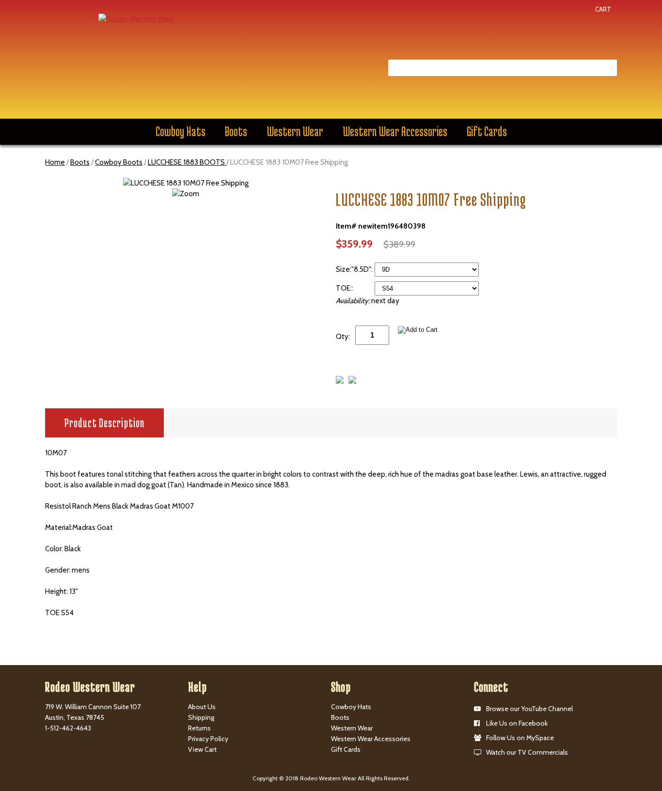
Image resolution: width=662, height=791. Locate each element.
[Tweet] (340, 381)
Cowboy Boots (118, 162)
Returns (199, 728)
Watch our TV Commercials (527, 752)
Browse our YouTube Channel (529, 708)
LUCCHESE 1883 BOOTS (187, 162)
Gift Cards (487, 131)
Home (55, 162)
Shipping (201, 717)
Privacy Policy (208, 738)
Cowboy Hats (180, 131)
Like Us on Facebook (517, 723)
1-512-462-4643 (68, 728)
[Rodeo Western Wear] (136, 18)
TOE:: (345, 288)
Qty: (343, 336)
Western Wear (295, 131)
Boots (236, 131)
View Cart (202, 749)
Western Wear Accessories (395, 131)
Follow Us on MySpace (520, 737)
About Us (202, 706)
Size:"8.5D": (355, 269)
